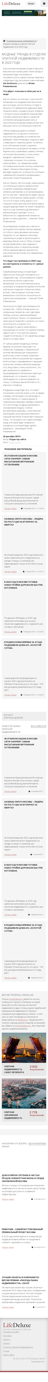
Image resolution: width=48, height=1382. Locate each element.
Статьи (6, 1351)
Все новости (38, 726)
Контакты (7, 1335)
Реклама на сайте (11, 1331)
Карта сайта (8, 1354)
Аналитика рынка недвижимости (21, 41)
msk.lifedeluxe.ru (16, 999)
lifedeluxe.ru (23, 1019)
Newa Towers (15, 442)
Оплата (6, 1343)
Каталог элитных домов (13, 716)
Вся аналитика (37, 1143)
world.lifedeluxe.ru (23, 1025)
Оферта (6, 1339)
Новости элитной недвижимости (18, 1347)
